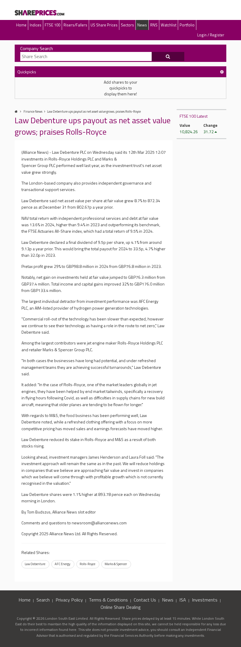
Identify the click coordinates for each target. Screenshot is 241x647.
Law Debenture (35, 564)
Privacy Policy (69, 599)
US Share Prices (104, 25)
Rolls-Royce (87, 564)
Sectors (127, 25)
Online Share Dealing (121, 607)
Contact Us (145, 599)
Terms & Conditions (108, 599)
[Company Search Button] (168, 56)
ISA (182, 599)
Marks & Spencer (116, 564)
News (142, 25)
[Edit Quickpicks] (222, 72)
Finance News (33, 111)
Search (43, 599)
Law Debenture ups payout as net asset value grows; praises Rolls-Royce (94, 111)
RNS (154, 25)
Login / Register (210, 35)
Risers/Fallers (75, 25)
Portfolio (187, 25)
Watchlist (168, 25)
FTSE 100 (52, 25)
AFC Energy (62, 564)
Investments (204, 599)
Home (21, 25)
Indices (35, 25)
